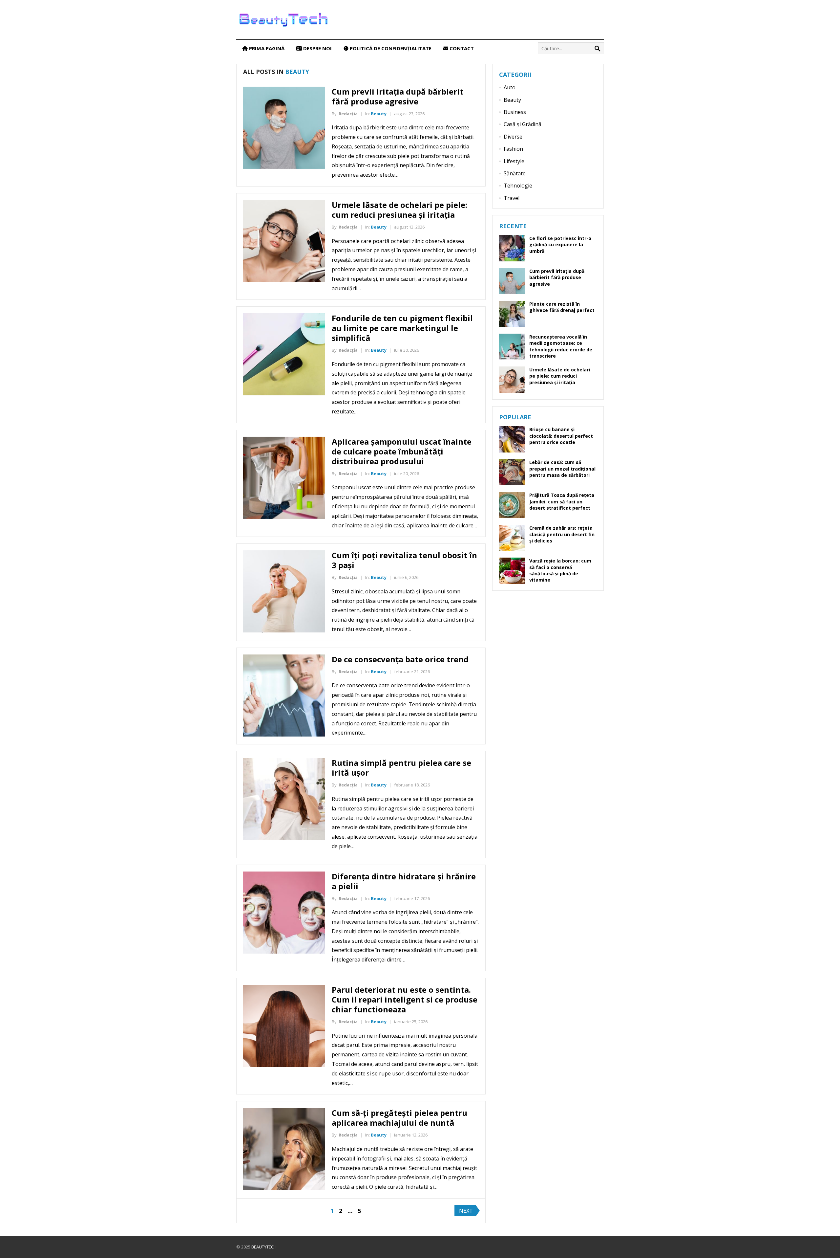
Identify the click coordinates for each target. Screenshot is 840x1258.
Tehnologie (518, 185)
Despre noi (317, 48)
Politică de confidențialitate (389, 48)
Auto (509, 87)
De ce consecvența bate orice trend (400, 659)
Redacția (348, 114)
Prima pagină (266, 48)
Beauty (379, 114)
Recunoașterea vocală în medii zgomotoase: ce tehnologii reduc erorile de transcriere (560, 346)
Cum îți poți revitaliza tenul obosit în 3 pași (404, 560)
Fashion (513, 148)
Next (466, 1210)
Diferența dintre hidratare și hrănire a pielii (404, 881)
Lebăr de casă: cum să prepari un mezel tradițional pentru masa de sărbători (562, 468)
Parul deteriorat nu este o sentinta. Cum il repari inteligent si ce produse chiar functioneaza (404, 999)
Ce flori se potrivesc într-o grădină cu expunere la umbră (560, 244)
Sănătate (515, 173)
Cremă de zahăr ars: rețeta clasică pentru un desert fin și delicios (562, 534)
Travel (511, 198)
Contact (461, 48)
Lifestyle (514, 161)
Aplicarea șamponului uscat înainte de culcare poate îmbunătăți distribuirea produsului (402, 451)
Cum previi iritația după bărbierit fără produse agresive (397, 96)
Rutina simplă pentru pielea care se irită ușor (401, 767)
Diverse (513, 136)
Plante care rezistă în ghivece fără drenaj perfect (562, 307)
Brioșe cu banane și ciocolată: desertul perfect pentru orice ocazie (561, 435)
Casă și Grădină (522, 124)
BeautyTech (264, 1247)
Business (515, 112)
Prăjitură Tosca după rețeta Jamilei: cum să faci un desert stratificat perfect (561, 501)
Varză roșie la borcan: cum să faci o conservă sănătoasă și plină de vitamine (560, 570)
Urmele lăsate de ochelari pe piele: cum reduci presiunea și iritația (399, 209)
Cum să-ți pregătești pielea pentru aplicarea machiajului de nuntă (399, 1117)
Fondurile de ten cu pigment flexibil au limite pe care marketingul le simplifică (402, 328)
